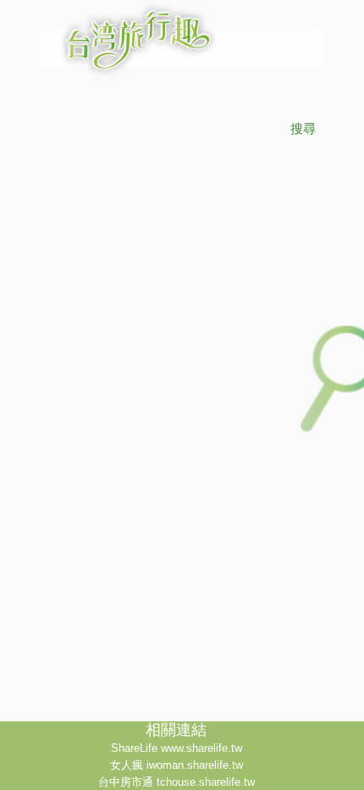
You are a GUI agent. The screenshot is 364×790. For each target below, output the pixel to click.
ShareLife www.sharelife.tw (176, 748)
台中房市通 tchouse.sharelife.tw (176, 782)
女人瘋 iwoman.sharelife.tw (176, 765)
